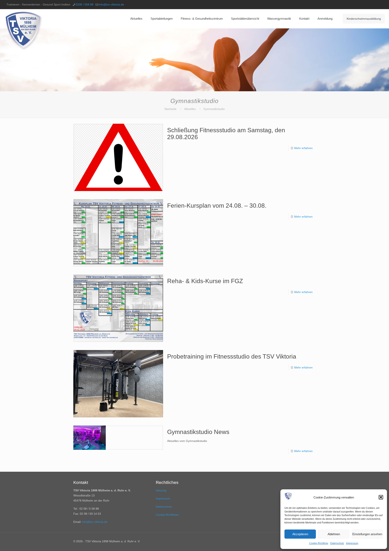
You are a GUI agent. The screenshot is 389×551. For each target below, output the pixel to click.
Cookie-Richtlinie (318, 543)
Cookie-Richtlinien (167, 514)
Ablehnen (334, 534)
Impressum (352, 543)
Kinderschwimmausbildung (364, 18)
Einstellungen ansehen (367, 534)
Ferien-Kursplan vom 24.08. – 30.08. (216, 205)
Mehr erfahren (303, 148)
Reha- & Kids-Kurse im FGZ (205, 281)
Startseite (170, 109)
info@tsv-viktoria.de (111, 4)
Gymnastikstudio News (198, 432)
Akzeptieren (300, 534)
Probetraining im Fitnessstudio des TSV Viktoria (231, 356)
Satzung (161, 490)
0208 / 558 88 (84, 4)
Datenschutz (337, 543)
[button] (381, 497)
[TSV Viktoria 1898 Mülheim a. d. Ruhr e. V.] (23, 31)
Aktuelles (190, 109)
